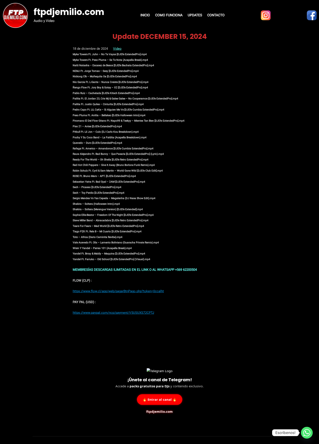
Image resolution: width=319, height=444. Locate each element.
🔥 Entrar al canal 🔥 (160, 399)
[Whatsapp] (307, 433)
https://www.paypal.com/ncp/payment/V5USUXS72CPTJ (113, 312)
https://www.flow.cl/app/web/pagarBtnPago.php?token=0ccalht (118, 291)
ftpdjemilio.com (69, 12)
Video (117, 48)
